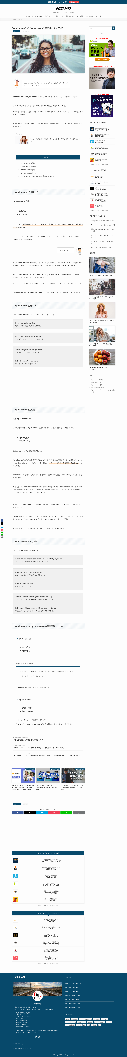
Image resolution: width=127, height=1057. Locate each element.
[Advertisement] (48, 386)
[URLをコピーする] (79, 812)
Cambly (67, 1019)
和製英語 (79, 1025)
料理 (89, 1025)
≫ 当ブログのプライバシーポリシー (24, 1049)
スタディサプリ (82, 1022)
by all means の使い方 (28, 166)
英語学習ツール (73, 1004)
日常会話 (94, 1025)
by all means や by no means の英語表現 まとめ (37, 176)
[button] (17, 812)
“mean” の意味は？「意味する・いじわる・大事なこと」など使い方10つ (55, 140)
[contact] (39, 1036)
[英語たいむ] (63, 8)
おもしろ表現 (88, 1019)
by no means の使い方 (29, 173)
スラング (90, 1022)
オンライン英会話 (74, 983)
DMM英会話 (74, 1019)
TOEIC (81, 1019)
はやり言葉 (96, 1019)
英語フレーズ (16, 31)
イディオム (104, 1019)
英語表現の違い (73, 1008)
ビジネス (25, 804)
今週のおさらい (73, 995)
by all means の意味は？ (29, 163)
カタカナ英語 (72, 987)
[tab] (48, 853)
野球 (99, 1025)
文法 (84, 1025)
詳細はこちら (74, 2)
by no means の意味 (28, 169)
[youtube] (36, 1036)
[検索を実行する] (113, 28)
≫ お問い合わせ (18, 1044)
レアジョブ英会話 (70, 1025)
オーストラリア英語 (71, 1022)
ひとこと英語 (73, 991)
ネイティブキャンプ (99, 1022)
